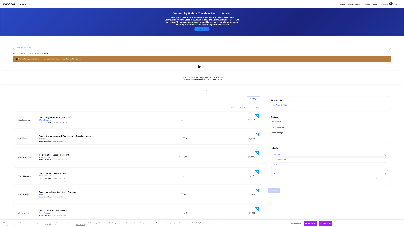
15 (252, 107)
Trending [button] (253, 98)
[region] (202, 223)
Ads (275, 164)
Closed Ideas (48, 122)
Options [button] (389, 53)
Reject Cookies (310, 223)
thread (205, 24)
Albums (277, 174)
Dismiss (202, 29)
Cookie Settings (295, 223)
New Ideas (275, 122)
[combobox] (202, 48)
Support (342, 4)
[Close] (400, 223)
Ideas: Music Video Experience (53, 210)
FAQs (397, 4)
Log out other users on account (54, 155)
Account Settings (280, 159)
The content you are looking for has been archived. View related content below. (49, 59)
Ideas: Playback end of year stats (54, 117)
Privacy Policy (80, 225)
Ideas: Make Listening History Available (57, 192)
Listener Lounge (354, 4)
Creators (367, 4)
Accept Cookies (325, 223)
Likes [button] (182, 119)
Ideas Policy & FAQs (279, 105)
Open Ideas (47, 141)
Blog (375, 4)
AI (275, 169)
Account (277, 155)
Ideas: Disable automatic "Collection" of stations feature (66, 136)
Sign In (385, 4)
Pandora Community (19, 4)
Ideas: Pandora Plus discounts (53, 173)
